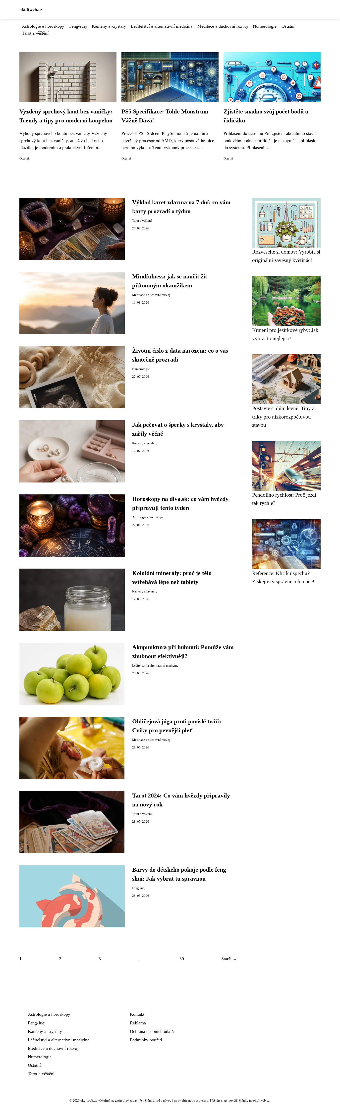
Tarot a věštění (35, 33)
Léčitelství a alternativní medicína (161, 26)
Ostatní (288, 26)
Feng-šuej (78, 26)
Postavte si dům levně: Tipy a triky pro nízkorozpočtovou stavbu (283, 416)
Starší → (229, 958)
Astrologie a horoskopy (43, 26)
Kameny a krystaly (109, 26)
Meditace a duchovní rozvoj (222, 26)
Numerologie (265, 26)
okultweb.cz (30, 9)
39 (181, 958)
